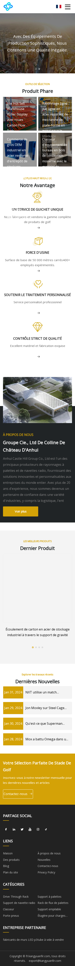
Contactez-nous (15, 794)
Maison (8, 853)
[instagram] (38, 829)
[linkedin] (14, 829)
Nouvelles (44, 860)
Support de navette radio (19, 903)
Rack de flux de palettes (53, 903)
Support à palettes (49, 896)
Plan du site (10, 872)
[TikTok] (46, 829)
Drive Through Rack (16, 896)
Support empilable (49, 909)
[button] (36, 69)
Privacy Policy (46, 872)
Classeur (8, 909)
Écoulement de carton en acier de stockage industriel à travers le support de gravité (38, 632)
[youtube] (30, 829)
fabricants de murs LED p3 (20, 940)
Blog (6, 866)
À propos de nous (49, 853)
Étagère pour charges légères (51, 916)
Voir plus (21, 511)
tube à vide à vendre (51, 940)
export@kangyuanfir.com (45, 961)
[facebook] (6, 829)
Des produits (11, 860)
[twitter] (22, 829)
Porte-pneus (11, 915)
